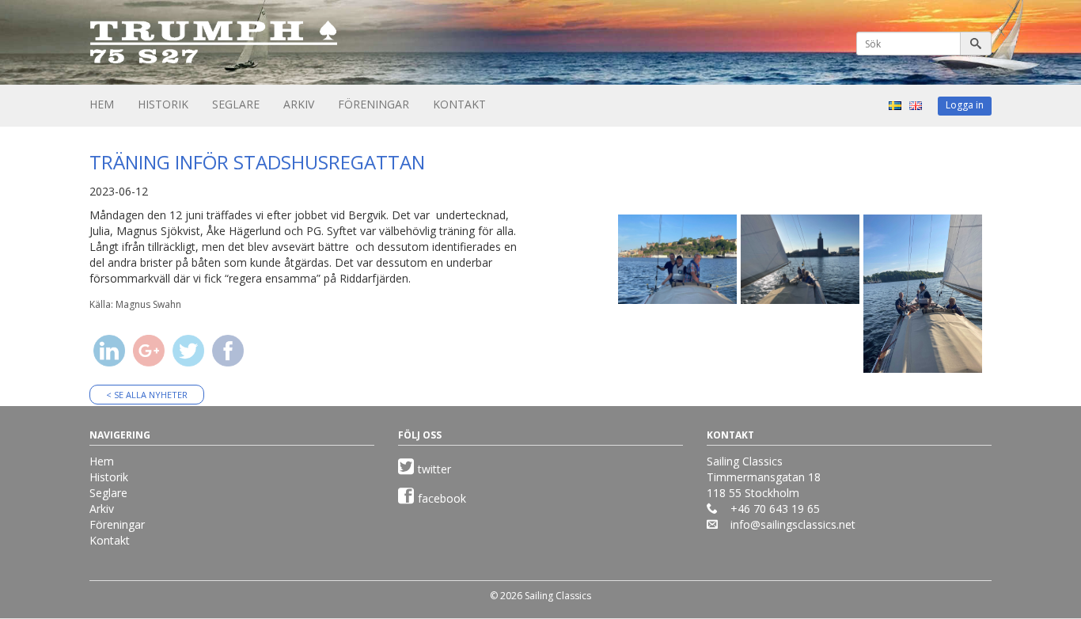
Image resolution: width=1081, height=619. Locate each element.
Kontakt (459, 104)
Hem (101, 104)
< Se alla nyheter (147, 395)
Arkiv (298, 104)
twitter (434, 469)
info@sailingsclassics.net (792, 524)
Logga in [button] (965, 105)
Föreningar (373, 104)
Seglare (236, 104)
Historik (163, 104)
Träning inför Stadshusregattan (257, 162)
